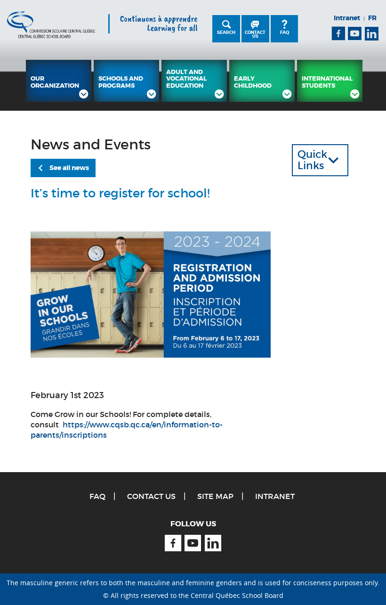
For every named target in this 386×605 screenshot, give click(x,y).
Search (226, 32)
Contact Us (255, 34)
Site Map (215, 496)
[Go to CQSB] (51, 24)
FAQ (284, 32)
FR (372, 18)
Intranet (347, 18)
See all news (69, 168)
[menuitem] (58, 81)
